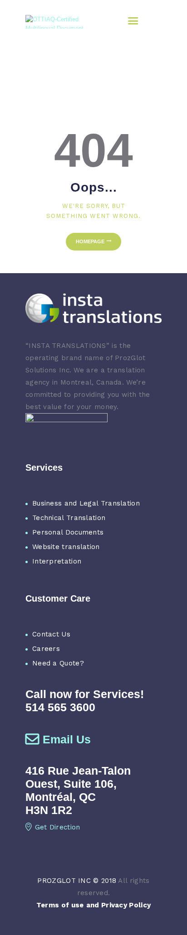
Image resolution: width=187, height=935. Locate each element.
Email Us (67, 739)
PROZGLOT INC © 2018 (76, 881)
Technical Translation (68, 518)
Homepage (90, 241)
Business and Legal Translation (86, 503)
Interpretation (56, 561)
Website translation (66, 547)
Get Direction (57, 827)
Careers (46, 649)
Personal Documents (67, 532)
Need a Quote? (58, 663)
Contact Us (51, 634)
